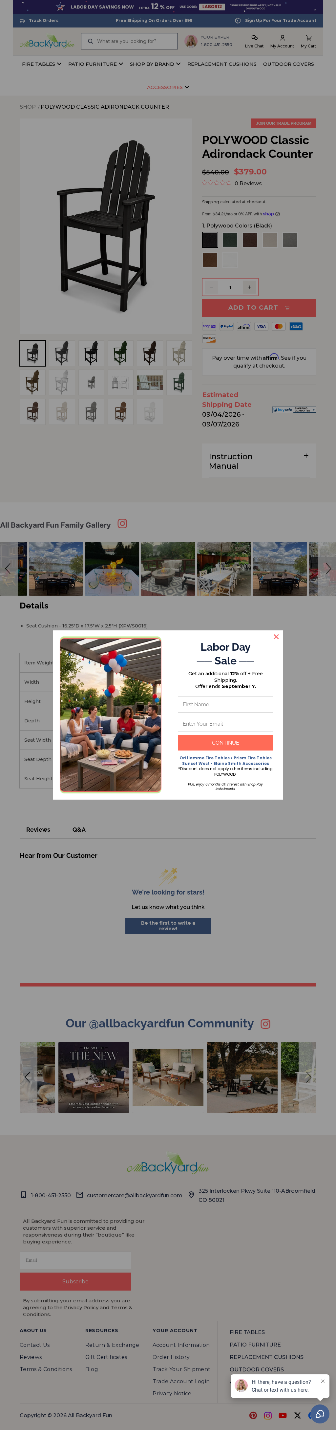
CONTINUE (225, 743)
